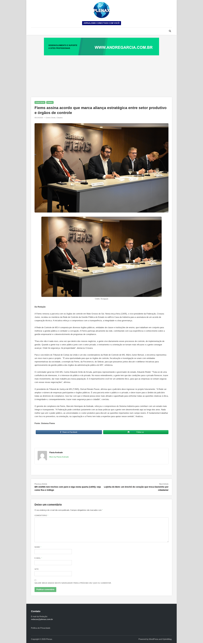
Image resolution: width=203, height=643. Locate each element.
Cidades (50, 102)
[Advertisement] (101, 73)
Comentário (41, 515)
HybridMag (167, 639)
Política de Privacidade (40, 628)
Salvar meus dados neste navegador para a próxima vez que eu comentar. (73, 583)
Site (37, 569)
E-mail (38, 558)
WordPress (153, 639)
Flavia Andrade (56, 452)
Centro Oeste (39, 102)
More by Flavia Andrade (59, 457)
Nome (38, 547)
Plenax (49, 639)
